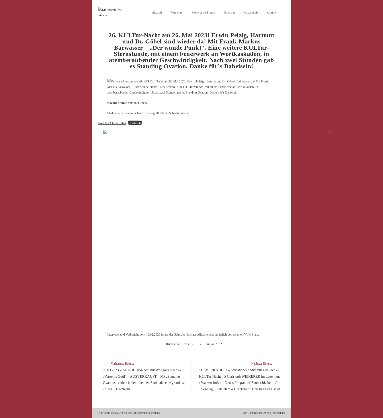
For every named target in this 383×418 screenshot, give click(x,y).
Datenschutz (278, 412)
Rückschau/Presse (178, 344)
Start (244, 412)
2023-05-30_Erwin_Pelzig (112, 122)
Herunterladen (135, 122)
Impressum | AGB (259, 412)
